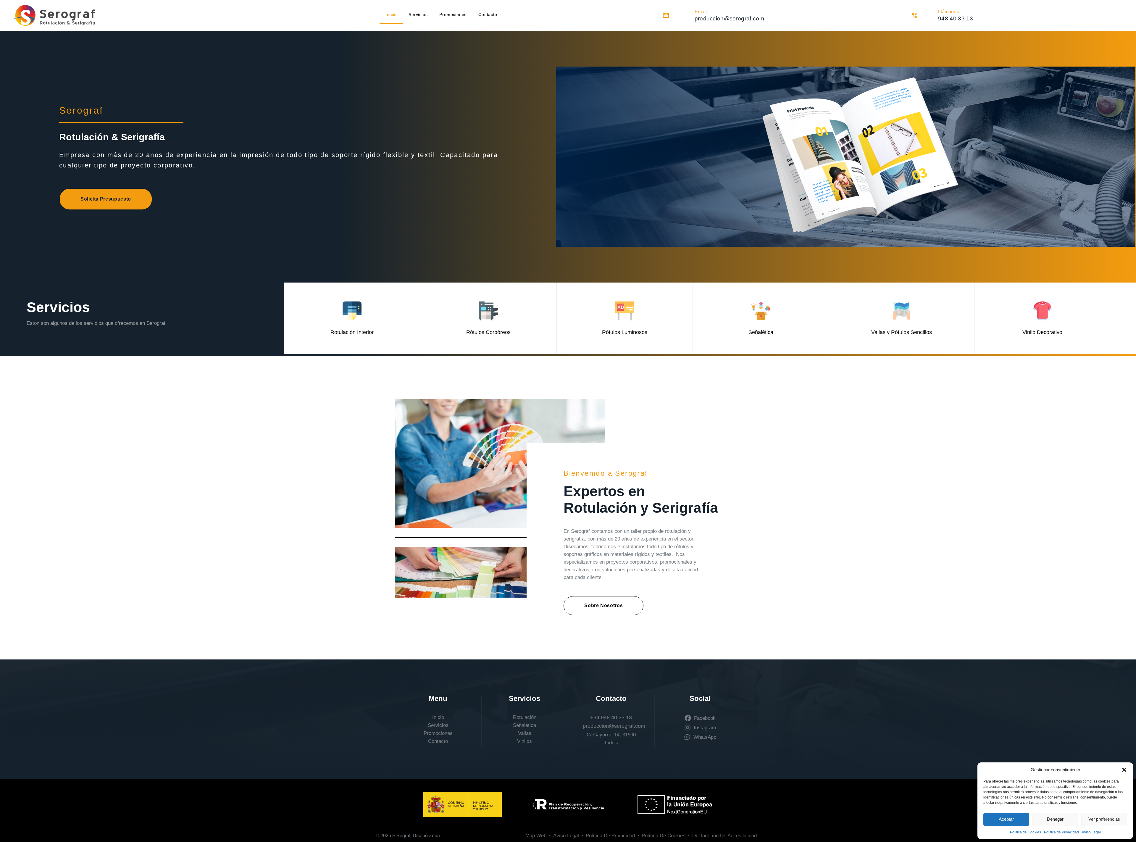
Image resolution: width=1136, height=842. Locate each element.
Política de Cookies (1025, 832)
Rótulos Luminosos (624, 332)
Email (701, 11)
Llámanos (948, 11)
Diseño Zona (426, 835)
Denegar (1055, 819)
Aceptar (1006, 819)
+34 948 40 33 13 (611, 717)
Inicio (391, 14)
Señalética (760, 332)
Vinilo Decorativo (1042, 332)
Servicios (418, 14)
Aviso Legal (1091, 832)
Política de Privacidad (1061, 832)
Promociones (453, 14)
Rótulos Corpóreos (488, 332)
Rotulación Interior (352, 332)
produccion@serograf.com (614, 726)
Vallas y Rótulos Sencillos (901, 332)
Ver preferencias (1104, 819)
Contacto (487, 14)
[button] (1124, 770)
